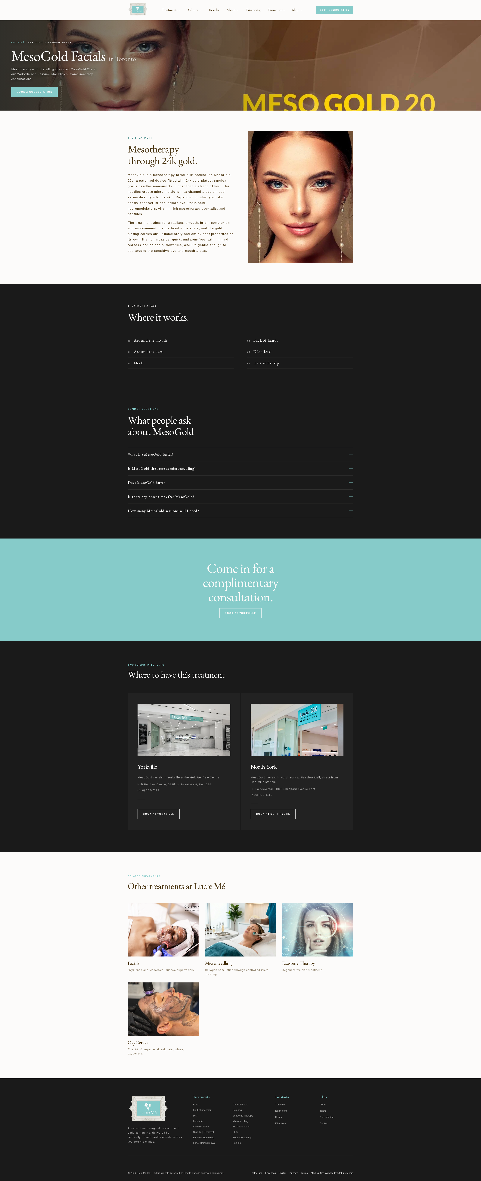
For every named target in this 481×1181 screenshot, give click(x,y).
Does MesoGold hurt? (146, 482)
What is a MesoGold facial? (150, 454)
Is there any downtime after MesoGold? (161, 496)
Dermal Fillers (240, 1104)
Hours (278, 1117)
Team (323, 1110)
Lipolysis (198, 1121)
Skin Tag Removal (203, 1132)
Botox (196, 1104)
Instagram (256, 1173)
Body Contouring (242, 1137)
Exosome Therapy (243, 1115)
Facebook (270, 1173)
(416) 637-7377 (148, 790)
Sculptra (237, 1110)
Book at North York (273, 814)
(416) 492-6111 (261, 794)
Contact (324, 1123)
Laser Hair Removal (204, 1143)
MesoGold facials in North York (273, 777)
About (323, 1104)
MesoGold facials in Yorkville (159, 777)
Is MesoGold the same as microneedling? (162, 468)
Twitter (282, 1173)
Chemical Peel (201, 1126)
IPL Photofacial (241, 1126)
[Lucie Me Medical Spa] (155, 1109)
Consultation (327, 1117)
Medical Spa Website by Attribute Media (332, 1173)
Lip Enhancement (202, 1110)
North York (281, 1110)
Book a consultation (34, 92)
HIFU (235, 1132)
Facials (237, 1143)
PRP (195, 1115)
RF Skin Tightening (203, 1137)
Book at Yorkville (240, 613)
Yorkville (280, 1104)
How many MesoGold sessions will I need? (163, 510)
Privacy (294, 1173)
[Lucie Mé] (138, 10)
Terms (304, 1173)
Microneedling (240, 1121)
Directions (280, 1123)
